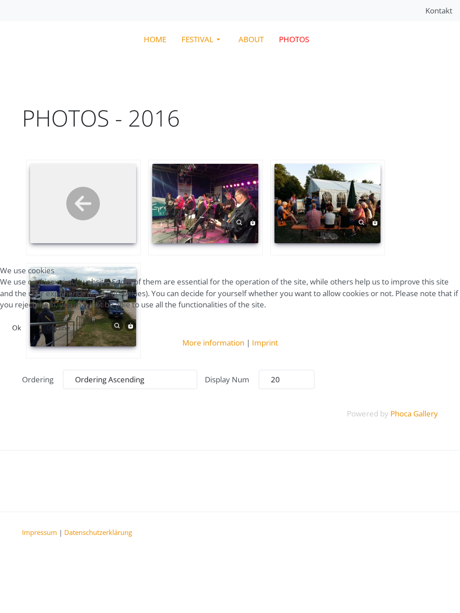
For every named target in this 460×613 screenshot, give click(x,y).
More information (213, 342)
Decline (58, 327)
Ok (16, 327)
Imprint (265, 342)
